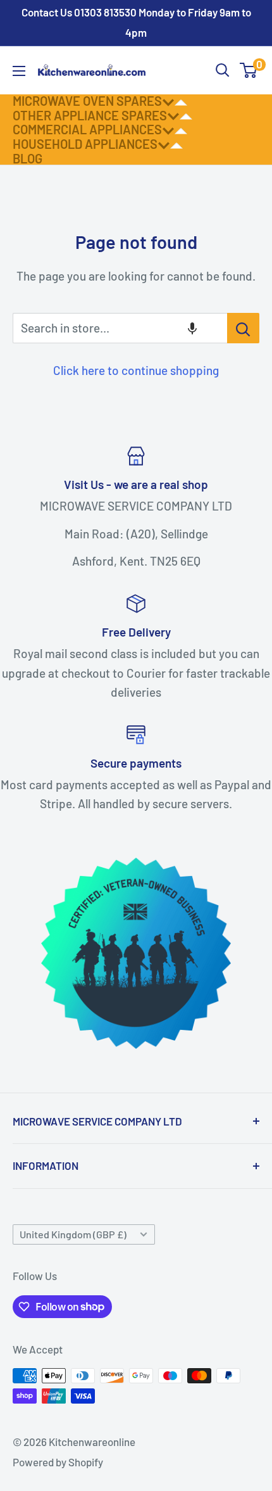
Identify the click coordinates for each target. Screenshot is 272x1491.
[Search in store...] (243, 328)
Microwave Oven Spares (87, 100)
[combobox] (120, 328)
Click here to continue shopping (136, 370)
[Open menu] (19, 71)
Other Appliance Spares (90, 115)
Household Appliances (85, 143)
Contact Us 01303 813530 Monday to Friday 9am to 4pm (136, 22)
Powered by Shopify (58, 1462)
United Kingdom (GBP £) (73, 1234)
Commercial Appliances (87, 129)
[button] (192, 328)
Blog (27, 158)
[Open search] (223, 70)
